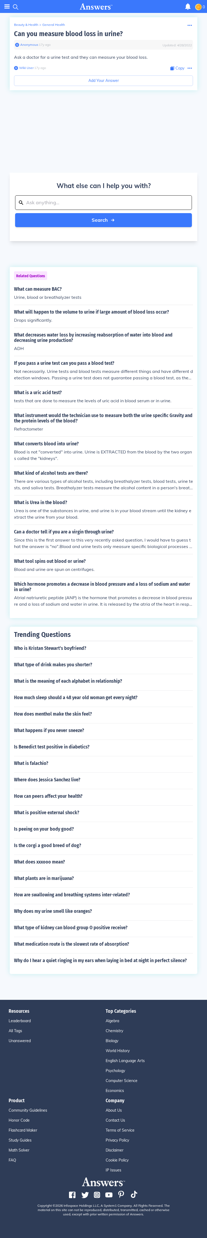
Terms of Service (120, 1130)
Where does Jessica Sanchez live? (47, 780)
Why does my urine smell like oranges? (53, 911)
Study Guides (20, 1140)
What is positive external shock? (46, 813)
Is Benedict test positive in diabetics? (51, 747)
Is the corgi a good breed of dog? (47, 845)
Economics (115, 1090)
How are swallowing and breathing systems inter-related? (72, 895)
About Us (114, 1110)
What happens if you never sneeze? (49, 730)
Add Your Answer (103, 80)
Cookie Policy (117, 1160)
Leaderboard (20, 1020)
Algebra (112, 1020)
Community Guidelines (28, 1110)
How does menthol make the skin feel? (53, 714)
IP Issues (113, 1170)
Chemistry (114, 1030)
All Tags (15, 1030)
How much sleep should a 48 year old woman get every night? (75, 698)
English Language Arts (125, 1060)
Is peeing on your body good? (44, 829)
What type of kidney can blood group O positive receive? (70, 928)
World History (118, 1050)
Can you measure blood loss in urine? (68, 34)
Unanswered (20, 1040)
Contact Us (115, 1120)
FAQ (12, 1160)
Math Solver (19, 1150)
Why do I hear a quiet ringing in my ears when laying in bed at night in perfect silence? (100, 960)
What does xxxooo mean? (39, 862)
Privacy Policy (117, 1140)
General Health (53, 25)
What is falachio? (31, 763)
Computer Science (121, 1080)
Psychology (115, 1070)
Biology (112, 1040)
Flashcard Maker (23, 1130)
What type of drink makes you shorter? (53, 665)
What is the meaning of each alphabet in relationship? (68, 681)
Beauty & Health (26, 25)
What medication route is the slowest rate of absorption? (71, 944)
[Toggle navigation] (7, 6)
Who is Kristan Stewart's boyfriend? (50, 648)
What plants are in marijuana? (44, 878)
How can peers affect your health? (48, 796)
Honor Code (19, 1120)
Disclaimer (114, 1150)
